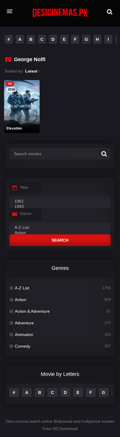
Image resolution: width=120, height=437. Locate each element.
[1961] (60, 201)
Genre (25, 213)
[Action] (60, 233)
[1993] (60, 206)
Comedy (22, 346)
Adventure (24, 323)
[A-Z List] (60, 227)
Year (24, 187)
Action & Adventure (32, 311)
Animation (24, 334)
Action (20, 299)
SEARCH (60, 240)
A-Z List (22, 288)
